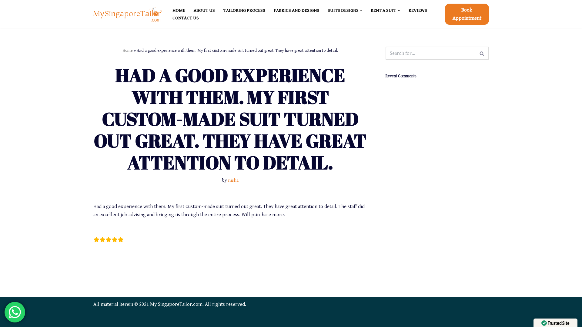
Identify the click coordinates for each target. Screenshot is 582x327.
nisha (233, 180)
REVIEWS (418, 10)
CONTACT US (185, 18)
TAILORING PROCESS (244, 10)
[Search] (482, 53)
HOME (178, 10)
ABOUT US (204, 10)
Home (128, 50)
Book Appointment (467, 14)
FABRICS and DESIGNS (296, 10)
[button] (361, 10)
